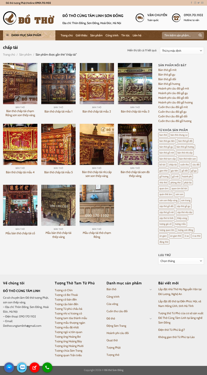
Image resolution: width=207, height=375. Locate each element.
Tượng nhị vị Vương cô (68, 313)
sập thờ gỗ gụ (183, 206)
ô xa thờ (196, 235)
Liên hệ (137, 35)
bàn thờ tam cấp (167, 158)
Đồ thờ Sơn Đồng (113, 370)
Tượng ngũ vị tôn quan (68, 332)
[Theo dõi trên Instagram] (195, 3)
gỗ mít (175, 176)
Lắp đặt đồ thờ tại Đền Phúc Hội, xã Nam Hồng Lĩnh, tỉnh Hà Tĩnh (179, 303)
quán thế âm (165, 194)
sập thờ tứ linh (166, 218)
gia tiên (174, 170)
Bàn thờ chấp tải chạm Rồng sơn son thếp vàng (20, 113)
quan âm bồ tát (179, 188)
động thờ (163, 242)
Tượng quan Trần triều (68, 355)
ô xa (187, 235)
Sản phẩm (96, 35)
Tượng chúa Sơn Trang (68, 350)
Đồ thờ (111, 318)
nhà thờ (163, 182)
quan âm (163, 188)
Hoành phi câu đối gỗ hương (175, 102)
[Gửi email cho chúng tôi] (202, 3)
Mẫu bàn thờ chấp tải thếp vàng (58, 235)
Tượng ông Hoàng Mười (69, 346)
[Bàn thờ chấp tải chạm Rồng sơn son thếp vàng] (20, 83)
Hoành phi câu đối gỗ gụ (173, 93)
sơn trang (185, 200)
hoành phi (187, 176)
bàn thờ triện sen (187, 158)
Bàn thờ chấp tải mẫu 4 (20, 172)
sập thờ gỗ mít (166, 212)
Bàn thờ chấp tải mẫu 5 (58, 172)
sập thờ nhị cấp (184, 212)
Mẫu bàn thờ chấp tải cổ (20, 233)
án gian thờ (175, 235)
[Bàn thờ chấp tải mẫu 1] (58, 83)
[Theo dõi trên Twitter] (198, 3)
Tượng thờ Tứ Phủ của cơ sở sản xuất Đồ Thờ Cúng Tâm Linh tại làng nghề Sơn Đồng (180, 317)
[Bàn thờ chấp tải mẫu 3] (135, 83)
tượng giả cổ (165, 224)
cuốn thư (184, 164)
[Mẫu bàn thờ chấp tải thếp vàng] (58, 205)
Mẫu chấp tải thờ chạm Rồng (97, 235)
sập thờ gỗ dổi (166, 206)
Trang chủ (67, 35)
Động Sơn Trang (116, 326)
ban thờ (163, 134)
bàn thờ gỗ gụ (166, 146)
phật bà (188, 182)
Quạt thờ (112, 340)
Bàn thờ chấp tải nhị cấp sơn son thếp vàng (97, 174)
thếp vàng (182, 218)
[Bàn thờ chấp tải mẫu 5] (58, 144)
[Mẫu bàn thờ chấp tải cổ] (20, 205)
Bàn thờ (111, 289)
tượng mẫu (180, 224)
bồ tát (162, 164)
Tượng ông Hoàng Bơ (68, 336)
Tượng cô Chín (64, 290)
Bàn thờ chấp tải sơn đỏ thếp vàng (135, 174)
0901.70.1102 (43, 2)
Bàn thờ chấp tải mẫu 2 (96, 111)
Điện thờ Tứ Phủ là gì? (171, 330)
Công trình (112, 35)
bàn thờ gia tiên (167, 141)
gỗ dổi (185, 170)
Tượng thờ (113, 355)
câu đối (195, 164)
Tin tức (125, 35)
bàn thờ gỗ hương (185, 146)
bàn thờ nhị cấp (184, 152)
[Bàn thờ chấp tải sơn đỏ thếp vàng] (135, 144)
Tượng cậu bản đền (66, 304)
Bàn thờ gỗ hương (169, 84)
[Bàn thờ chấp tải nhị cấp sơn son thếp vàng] (97, 144)
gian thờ (163, 170)
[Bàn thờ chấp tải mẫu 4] (20, 144)
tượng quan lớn (166, 230)
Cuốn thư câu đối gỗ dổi (172, 116)
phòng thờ (176, 182)
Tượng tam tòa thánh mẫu (71, 318)
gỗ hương (164, 176)
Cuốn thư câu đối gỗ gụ (172, 111)
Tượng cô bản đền (66, 299)
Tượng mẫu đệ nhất (67, 327)
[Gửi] (200, 35)
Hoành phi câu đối (118, 333)
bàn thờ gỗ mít (166, 152)
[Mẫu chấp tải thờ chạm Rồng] (97, 205)
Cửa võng (112, 304)
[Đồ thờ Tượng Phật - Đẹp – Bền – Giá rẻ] (29, 18)
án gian (163, 235)
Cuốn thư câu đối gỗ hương (174, 121)
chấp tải (173, 164)
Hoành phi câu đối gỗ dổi (173, 98)
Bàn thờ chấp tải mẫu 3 (135, 111)
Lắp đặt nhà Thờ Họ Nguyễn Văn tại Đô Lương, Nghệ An (180, 291)
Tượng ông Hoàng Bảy (68, 341)
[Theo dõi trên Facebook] (191, 3)
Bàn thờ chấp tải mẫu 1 (58, 111)
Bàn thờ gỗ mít (167, 70)
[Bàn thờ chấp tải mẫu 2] (97, 83)
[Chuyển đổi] (150, 289)
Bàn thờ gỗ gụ (166, 74)
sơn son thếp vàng (168, 200)
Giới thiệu (81, 35)
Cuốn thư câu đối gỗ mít (173, 107)
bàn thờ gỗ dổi (185, 141)
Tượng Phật (114, 347)
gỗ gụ (194, 170)
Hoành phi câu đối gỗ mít (173, 88)
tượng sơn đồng (185, 230)
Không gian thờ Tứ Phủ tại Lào (176, 337)
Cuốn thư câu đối (117, 311)
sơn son (179, 194)
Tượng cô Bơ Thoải (66, 295)
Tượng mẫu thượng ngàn (70, 323)
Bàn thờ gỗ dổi (167, 79)
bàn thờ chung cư (179, 134)
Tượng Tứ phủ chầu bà (68, 309)
